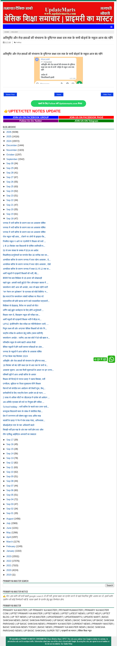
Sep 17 (10, 439)
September (12, 159)
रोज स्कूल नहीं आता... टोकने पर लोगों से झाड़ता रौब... (24, 236)
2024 (9, 141)
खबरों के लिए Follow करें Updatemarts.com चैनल (60, 103)
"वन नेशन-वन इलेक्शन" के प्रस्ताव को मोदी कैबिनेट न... (25, 291)
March (9, 541)
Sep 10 (10, 472)
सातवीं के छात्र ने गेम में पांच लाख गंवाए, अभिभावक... (24, 420)
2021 (9, 565)
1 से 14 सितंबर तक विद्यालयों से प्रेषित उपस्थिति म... (24, 246)
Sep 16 (10, 444)
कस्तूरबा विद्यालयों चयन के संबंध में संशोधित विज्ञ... (23, 411)
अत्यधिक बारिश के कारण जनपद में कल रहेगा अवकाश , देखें (27, 264)
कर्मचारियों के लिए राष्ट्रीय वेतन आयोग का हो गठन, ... (24, 393)
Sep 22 (10, 200)
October (10, 154)
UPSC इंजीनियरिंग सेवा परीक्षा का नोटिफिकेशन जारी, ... (26, 324)
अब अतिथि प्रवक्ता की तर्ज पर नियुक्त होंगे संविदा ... (23, 402)
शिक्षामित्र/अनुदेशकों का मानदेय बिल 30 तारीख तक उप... (26, 255)
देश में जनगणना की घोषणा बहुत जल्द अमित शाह (22, 416)
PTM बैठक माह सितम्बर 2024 (15, 356)
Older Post (107, 94)
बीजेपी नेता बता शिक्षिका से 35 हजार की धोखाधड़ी (22, 278)
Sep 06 (10, 490)
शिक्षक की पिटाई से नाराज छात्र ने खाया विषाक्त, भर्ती (24, 379)
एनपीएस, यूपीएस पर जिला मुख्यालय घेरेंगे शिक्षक (22, 383)
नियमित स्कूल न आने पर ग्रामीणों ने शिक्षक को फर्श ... (24, 241)
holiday (18, 42)
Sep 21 (10, 205)
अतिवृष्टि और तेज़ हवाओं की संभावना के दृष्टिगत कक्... (24, 360)
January (10, 551)
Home (59, 94)
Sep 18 (10, 218)
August (10, 518)
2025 (9, 136)
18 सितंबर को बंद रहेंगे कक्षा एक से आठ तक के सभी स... (25, 365)
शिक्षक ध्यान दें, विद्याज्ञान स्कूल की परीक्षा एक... (21, 315)
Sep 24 (10, 191)
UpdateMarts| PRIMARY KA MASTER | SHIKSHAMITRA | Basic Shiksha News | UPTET (39, 639)
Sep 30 (10, 163)
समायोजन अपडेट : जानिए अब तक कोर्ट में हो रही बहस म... (26, 337)
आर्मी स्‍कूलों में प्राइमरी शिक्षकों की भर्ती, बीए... (21, 273)
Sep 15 (10, 449)
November (12, 150)
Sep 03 (10, 504)
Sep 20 (10, 209)
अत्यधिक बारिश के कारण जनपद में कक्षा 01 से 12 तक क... (26, 268)
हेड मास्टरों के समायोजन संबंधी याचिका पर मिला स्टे (23, 296)
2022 (9, 561)
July (8, 523)
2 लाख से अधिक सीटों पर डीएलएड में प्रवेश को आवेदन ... (26, 397)
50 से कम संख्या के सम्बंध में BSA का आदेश (20, 250)
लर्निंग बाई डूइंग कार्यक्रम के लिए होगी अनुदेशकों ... (23, 310)
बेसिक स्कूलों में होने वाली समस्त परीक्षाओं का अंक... (23, 347)
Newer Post (10, 94)
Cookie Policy (68, 644)
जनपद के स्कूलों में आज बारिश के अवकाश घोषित (22, 351)
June (9, 528)
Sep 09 (10, 476)
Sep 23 (10, 195)
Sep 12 (10, 462)
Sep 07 (10, 485)
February (11, 546)
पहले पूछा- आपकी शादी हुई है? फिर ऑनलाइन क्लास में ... (25, 282)
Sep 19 (10, 214)
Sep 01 (10, 513)
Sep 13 (10, 458)
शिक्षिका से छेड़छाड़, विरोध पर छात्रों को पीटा (20, 305)
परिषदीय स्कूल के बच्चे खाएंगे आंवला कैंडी (19, 342)
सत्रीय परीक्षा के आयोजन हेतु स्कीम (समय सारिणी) (23, 333)
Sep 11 (10, 467)
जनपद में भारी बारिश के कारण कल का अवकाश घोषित (24, 223)
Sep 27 (10, 177)
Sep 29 (10, 168)
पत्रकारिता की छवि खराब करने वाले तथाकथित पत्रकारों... (26, 301)
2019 (9, 574)
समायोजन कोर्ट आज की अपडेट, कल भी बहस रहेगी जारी (25, 287)
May (8, 532)
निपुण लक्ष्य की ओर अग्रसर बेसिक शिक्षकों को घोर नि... (25, 328)
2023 (9, 556)
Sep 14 (10, 453)
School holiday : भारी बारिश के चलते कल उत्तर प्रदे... (26, 406)
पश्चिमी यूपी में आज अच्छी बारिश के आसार (19, 374)
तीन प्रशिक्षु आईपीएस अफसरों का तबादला (19, 434)
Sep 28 (10, 172)
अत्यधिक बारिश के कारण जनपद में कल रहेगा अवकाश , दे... (27, 259)
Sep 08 (10, 481)
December (12, 145)
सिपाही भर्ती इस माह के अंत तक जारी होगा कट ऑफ (23, 429)
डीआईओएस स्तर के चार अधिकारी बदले (18, 425)
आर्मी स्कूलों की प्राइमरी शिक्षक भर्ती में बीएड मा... (22, 319)
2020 (9, 570)
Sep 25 (10, 186)
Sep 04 (10, 499)
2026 (9, 132)
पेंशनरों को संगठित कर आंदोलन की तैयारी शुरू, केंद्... (24, 388)
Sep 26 (10, 181)
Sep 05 (10, 494)
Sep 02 (10, 508)
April (8, 537)
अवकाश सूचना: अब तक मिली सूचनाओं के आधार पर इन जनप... (28, 370)
